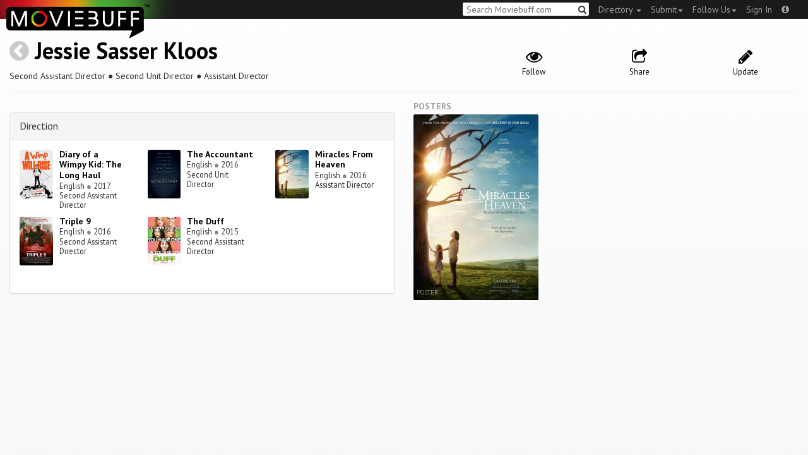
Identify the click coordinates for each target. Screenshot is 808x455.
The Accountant (220, 154)
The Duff (205, 221)
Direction (39, 125)
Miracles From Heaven (344, 160)
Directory (616, 9)
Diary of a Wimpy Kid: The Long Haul (90, 165)
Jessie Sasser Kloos (126, 50)
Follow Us (711, 9)
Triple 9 (75, 221)
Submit (664, 9)
